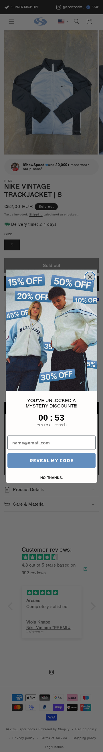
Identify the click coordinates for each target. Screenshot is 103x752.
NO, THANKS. (51, 478)
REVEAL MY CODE (52, 460)
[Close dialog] (90, 277)
